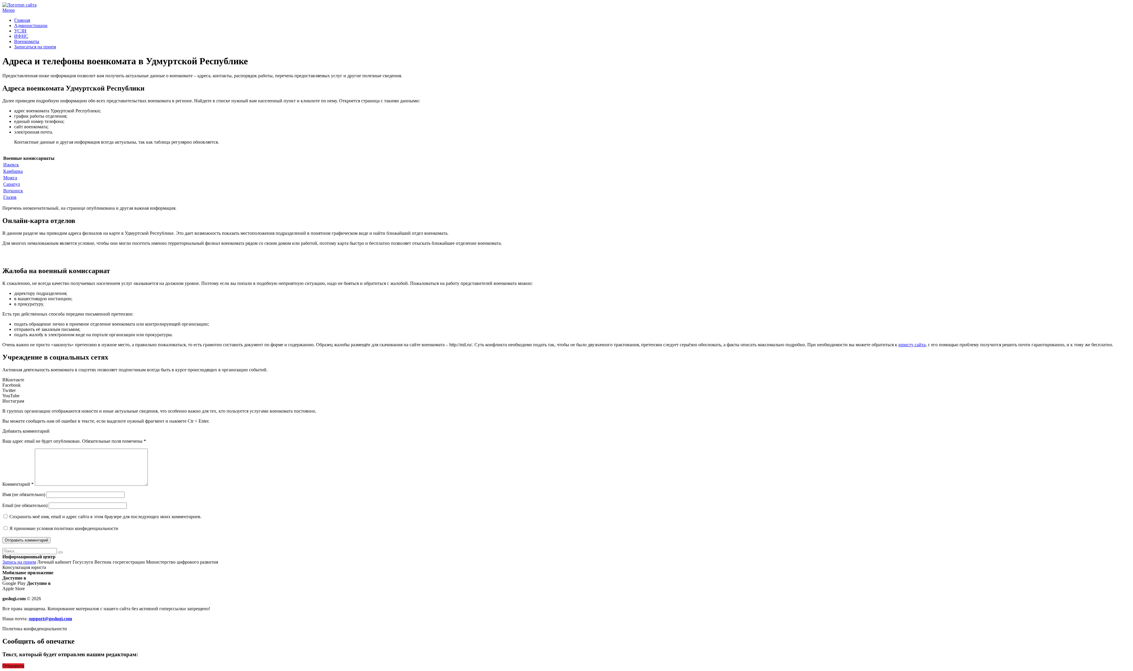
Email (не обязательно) (25, 505)
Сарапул (11, 184)
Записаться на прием (35, 46)
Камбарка (13, 171)
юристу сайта (912, 344)
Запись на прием (19, 562)
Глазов (10, 197)
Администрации (31, 25)
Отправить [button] (13, 665)
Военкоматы (26, 41)
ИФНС (21, 36)
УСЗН (20, 30)
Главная (22, 20)
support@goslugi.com (50, 618)
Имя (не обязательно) (23, 494)
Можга (10, 177)
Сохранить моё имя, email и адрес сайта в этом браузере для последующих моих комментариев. (105, 516)
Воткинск (13, 190)
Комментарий (18, 484)
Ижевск (11, 164)
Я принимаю (63, 528)
